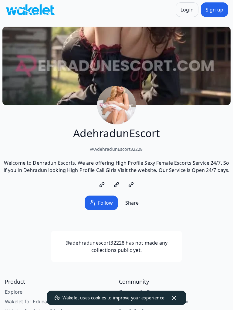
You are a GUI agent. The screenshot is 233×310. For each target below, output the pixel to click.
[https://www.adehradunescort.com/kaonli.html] (131, 184)
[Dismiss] (174, 298)
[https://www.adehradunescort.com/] (102, 184)
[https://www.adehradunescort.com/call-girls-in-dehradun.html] (116, 184)
